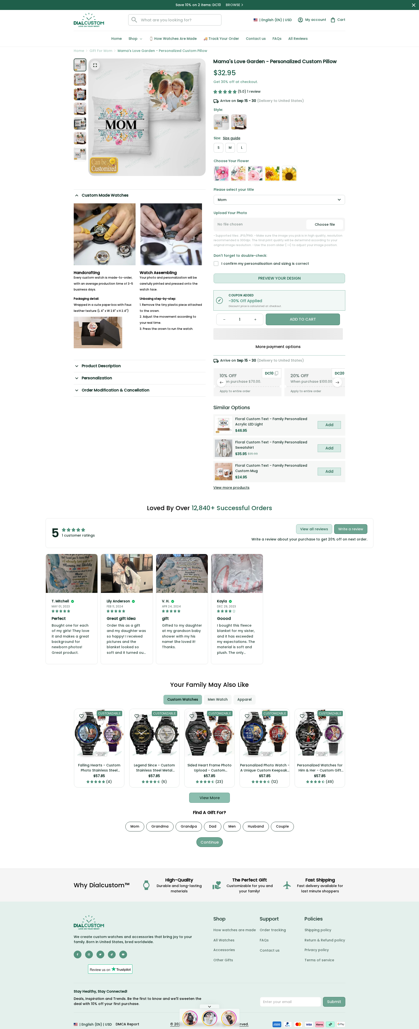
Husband (256, 826)
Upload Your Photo (230, 212)
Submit (334, 1001)
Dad (212, 826)
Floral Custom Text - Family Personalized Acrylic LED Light (271, 421)
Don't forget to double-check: (240, 255)
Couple (282, 826)
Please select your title (234, 189)
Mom (134, 826)
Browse (233, 4)
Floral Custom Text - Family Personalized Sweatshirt (271, 445)
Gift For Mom (100, 50)
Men (232, 826)
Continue (210, 842)
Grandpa (189, 826)
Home (79, 50)
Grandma (160, 826)
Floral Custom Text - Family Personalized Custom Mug (271, 468)
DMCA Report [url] (127, 1024)
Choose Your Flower (231, 160)
